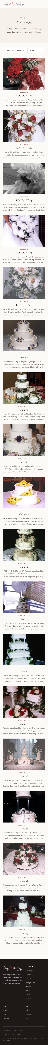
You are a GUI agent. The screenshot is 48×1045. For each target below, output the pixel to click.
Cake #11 (24, 462)
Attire (28, 990)
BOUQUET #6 (24, 305)
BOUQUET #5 (24, 252)
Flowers (28, 978)
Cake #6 (24, 776)
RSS (27, 1018)
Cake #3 (24, 619)
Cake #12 (24, 514)
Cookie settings (18, 1034)
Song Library (30, 982)
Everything (6, 1018)
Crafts (28, 994)
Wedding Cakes (15, 51)
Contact (28, 1014)
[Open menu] (42, 4)
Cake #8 (24, 880)
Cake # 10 (24, 357)
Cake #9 (24, 933)
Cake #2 (24, 566)
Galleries (29, 998)
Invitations (29, 974)
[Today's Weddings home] (13, 4)
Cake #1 (24, 409)
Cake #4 (24, 671)
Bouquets (35, 51)
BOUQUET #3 (24, 148)
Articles (5, 1010)
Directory (6, 1014)
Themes (28, 986)
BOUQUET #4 (24, 200)
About (28, 1010)
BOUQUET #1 (24, 95)
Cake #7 (24, 828)
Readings (29, 970)
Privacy (6, 1034)
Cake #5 (24, 723)
